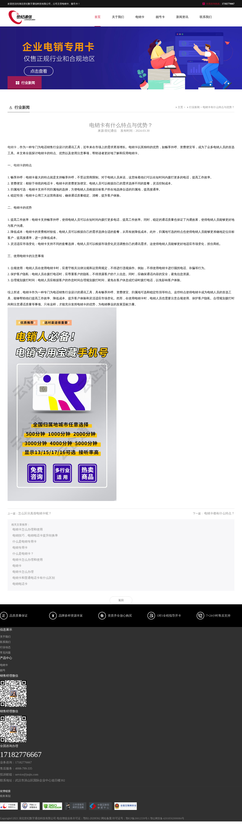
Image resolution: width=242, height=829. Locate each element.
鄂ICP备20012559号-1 (138, 818)
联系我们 (206, 17)
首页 (98, 17)
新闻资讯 (182, 17)
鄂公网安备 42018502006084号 (167, 818)
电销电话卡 (20, 583)
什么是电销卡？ (23, 553)
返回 (121, 600)
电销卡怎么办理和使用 (27, 529)
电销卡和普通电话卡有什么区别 (33, 577)
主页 (180, 107)
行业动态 (5, 647)
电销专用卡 (20, 547)
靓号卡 (160, 17)
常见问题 (5, 652)
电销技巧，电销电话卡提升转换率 (35, 535)
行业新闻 (194, 107)
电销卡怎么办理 (23, 571)
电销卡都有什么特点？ (219, 513)
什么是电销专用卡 (24, 541)
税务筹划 (5, 796)
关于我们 (118, 17)
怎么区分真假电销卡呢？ (34, 513)
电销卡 (139, 17)
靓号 (2, 670)
